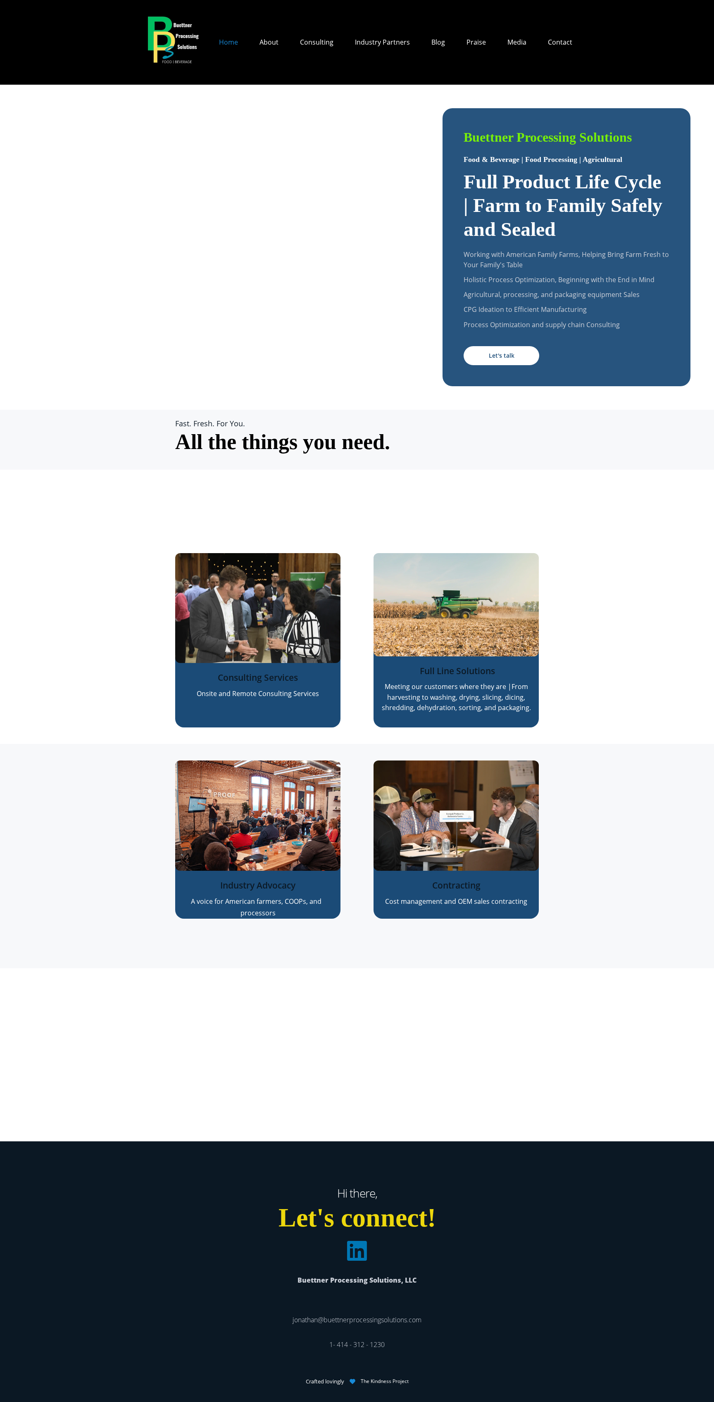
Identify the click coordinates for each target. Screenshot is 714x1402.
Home (228, 42)
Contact (560, 42)
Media (516, 42)
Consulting (316, 42)
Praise (476, 42)
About (268, 42)
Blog (438, 42)
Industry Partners (382, 42)
